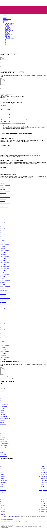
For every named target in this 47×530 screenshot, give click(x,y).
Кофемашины (7, 40)
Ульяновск (2, 505)
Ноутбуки (5, 17)
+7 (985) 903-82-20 (43, 497)
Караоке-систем (3, 406)
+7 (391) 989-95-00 (43, 478)
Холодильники (8, 44)
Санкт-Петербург (3, 462)
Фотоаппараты (8, 37)
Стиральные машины (9, 41)
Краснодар (2, 476)
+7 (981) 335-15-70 (43, 511)
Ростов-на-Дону (3, 490)
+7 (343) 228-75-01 (43, 470)
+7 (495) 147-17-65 (6, 121)
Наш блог (2, 514)
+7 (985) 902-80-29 (43, 495)
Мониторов (2, 408)
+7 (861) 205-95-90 (43, 476)
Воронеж (2, 468)
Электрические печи (9, 39)
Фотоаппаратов (3, 431)
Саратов (2, 493)
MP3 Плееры (7, 33)
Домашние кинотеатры (9, 30)
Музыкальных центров (4, 404)
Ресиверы (7, 26)
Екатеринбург (3, 470)
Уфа (1, 507)
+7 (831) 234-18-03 (43, 480)
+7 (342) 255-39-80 (43, 488)
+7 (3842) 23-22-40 (43, 474)
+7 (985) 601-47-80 (43, 501)
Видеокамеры (7, 36)
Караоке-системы (8, 24)
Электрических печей (4, 435)
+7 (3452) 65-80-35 (43, 503)
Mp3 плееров (3, 424)
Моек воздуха (3, 447)
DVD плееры (5, 20)
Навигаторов (3, 427)
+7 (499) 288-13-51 (43, 460)
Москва (1, 460)
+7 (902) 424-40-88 (43, 486)
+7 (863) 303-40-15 (43, 490)
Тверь (1, 495)
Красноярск (2, 478)
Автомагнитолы (8, 28)
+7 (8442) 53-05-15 (43, 466)
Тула (1, 501)
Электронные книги (9, 34)
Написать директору (4, 454)
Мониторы (7, 25)
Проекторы (5, 21)
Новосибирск (3, 482)
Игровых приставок (4, 398)
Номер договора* (3, 94)
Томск (1, 499)
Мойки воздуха (8, 45)
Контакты (5, 13)
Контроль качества (6, 9)
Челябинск (2, 509)
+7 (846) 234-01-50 (43, 492)
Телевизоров (2, 396)
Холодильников (3, 445)
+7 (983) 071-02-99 (43, 505)
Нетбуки (6, 32)
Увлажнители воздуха (9, 43)
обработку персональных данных (13, 64)
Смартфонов (2, 391)
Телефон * (2, 95)
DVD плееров (3, 400)
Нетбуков (2, 422)
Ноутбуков (2, 394)
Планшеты (5, 16)
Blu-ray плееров (3, 416)
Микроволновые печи (9, 38)
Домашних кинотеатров (5, 418)
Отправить (4, 97)
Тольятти (2, 497)
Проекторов (2, 402)
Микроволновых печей (5, 433)
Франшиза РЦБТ (3, 456)
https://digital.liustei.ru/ (10, 519)
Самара (1, 492)
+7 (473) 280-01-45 (43, 468)
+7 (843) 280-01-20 (43, 472)
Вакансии (2, 452)
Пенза (1, 486)
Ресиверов (2, 410)
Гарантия (4, 8)
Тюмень (2, 503)
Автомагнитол (3, 414)
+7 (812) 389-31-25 (43, 462)
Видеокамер (2, 429)
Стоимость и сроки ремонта (6, 130)
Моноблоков (2, 420)
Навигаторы (7, 35)
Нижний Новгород (4, 480)
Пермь (1, 488)
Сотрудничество (6, 12)
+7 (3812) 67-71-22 (43, 484)
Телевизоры (5, 18)
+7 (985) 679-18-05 (43, 493)
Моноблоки (7, 31)
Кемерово (2, 474)
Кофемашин (2, 437)
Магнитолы (7, 27)
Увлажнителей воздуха (4, 443)
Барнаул (2, 464)
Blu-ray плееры (8, 29)
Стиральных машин (4, 439)
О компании (5, 6)
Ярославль (2, 511)
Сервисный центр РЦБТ (12, 516)
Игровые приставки (7, 19)
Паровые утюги (8, 42)
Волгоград (2, 466)
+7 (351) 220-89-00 (43, 509)
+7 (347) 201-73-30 (43, 507)
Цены (4, 7)
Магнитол (2, 412)
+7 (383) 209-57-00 (43, 482)
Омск (1, 484)
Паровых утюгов (3, 441)
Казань (1, 472)
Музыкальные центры (9, 23)
